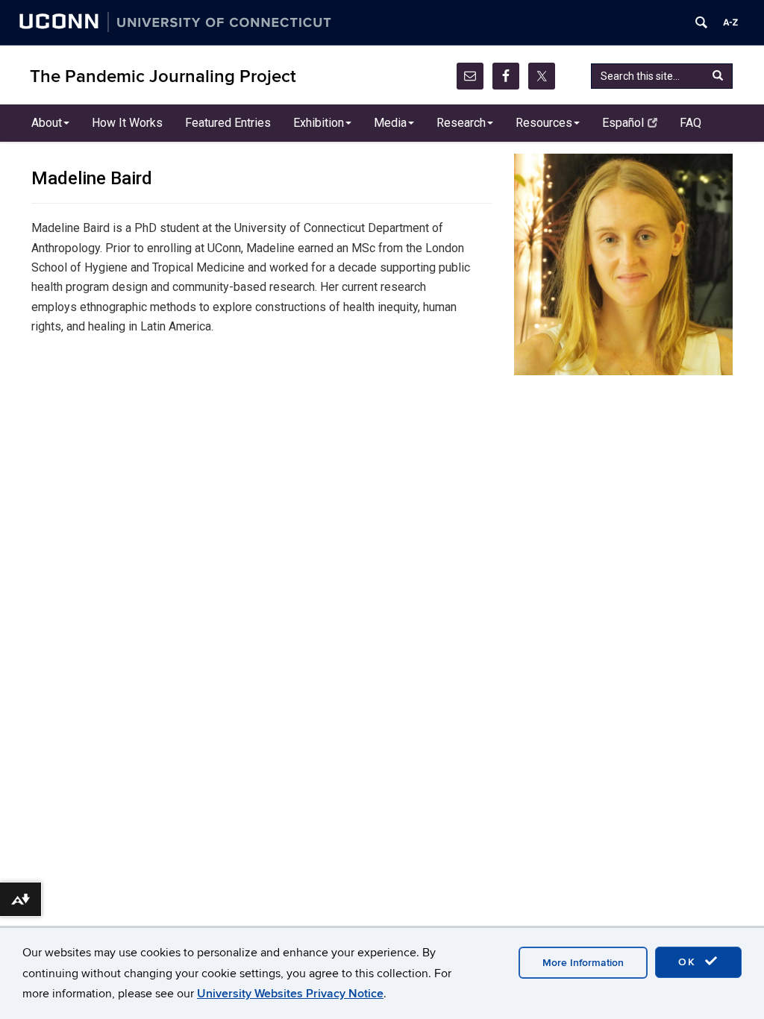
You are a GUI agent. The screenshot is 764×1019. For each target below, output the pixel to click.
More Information (583, 962)
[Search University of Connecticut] (701, 22)
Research (461, 123)
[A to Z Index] (730, 22)
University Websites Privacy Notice (290, 993)
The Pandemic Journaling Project (163, 76)
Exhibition (318, 123)
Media (390, 123)
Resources (544, 123)
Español (623, 123)
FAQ (690, 123)
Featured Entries (228, 123)
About (46, 123)
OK (689, 962)
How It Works (127, 123)
